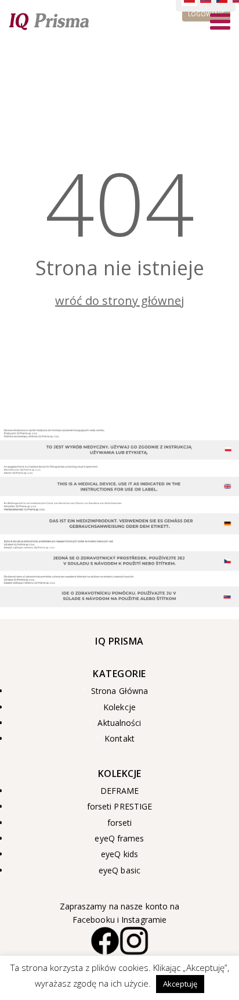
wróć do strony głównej (119, 300)
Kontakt (119, 739)
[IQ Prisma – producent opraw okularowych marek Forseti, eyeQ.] (49, 21)
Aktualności (119, 723)
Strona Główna (119, 691)
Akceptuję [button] (180, 984)
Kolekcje (119, 707)
